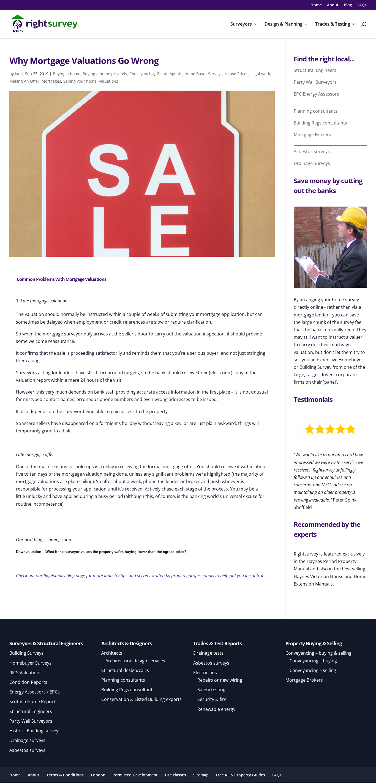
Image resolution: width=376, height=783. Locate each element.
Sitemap (201, 774)
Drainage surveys (27, 740)
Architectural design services (135, 661)
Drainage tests (208, 653)
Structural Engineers (315, 70)
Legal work (260, 73)
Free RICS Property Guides (240, 774)
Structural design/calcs (125, 670)
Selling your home (80, 81)
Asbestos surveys (312, 151)
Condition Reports (28, 682)
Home (316, 5)
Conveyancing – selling (313, 670)
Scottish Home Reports (33, 701)
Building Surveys (26, 653)
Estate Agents (169, 73)
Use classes (175, 774)
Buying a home (66, 73)
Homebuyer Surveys (30, 663)
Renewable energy (216, 709)
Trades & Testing (332, 24)
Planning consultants (315, 111)
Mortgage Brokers (312, 135)
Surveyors (241, 24)
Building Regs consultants (320, 123)
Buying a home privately (105, 73)
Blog (348, 5)
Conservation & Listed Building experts (141, 699)
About (333, 5)
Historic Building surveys (35, 731)
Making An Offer (24, 81)
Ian (18, 73)
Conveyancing (142, 73)
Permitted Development (135, 774)
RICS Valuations (25, 673)
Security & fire (212, 699)
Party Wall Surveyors (315, 82)
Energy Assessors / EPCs (34, 692)
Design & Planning (284, 24)
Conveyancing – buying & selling (318, 653)
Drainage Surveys (312, 163)
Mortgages (51, 81)
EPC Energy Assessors (316, 94)
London (98, 774)
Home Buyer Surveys (203, 73)
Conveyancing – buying (313, 661)
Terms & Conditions (65, 774)
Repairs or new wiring (219, 680)
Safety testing (211, 690)
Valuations (108, 81)
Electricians (205, 673)
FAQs (362, 5)
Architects (111, 653)
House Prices (236, 73)
